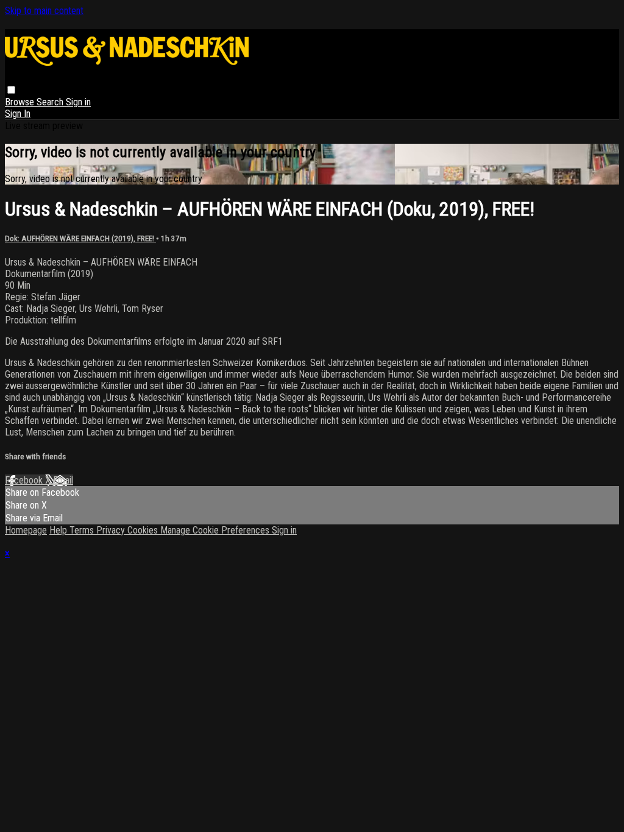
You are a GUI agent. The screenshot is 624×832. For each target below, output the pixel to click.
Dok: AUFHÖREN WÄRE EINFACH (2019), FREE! (80, 238)
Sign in (78, 102)
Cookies (143, 530)
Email (63, 480)
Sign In (17, 113)
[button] (11, 90)
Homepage (26, 530)
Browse (21, 102)
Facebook (25, 480)
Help (59, 530)
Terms (82, 530)
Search (51, 102)
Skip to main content (44, 10)
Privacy (111, 530)
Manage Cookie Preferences (216, 530)
